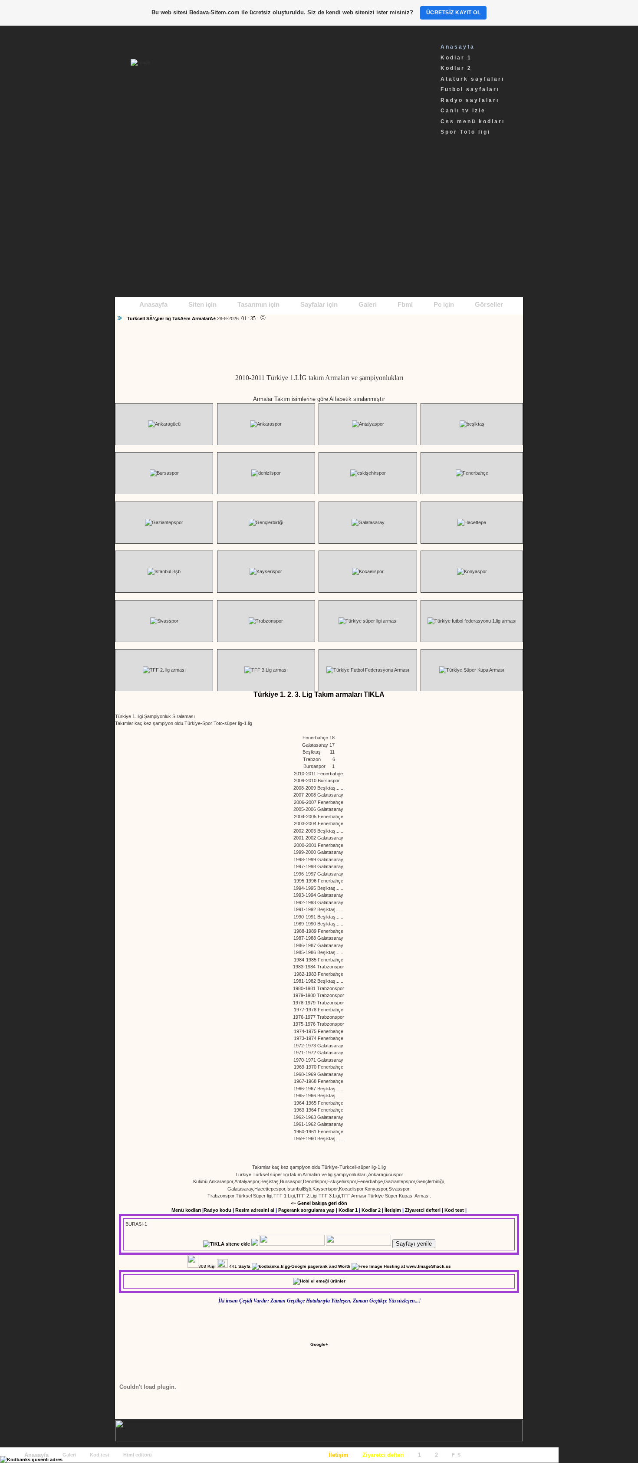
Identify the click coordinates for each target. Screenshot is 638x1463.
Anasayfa (458, 47)
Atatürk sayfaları (472, 79)
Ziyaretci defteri (423, 1210)
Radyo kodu (217, 1210)
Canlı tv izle (463, 111)
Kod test (454, 1210)
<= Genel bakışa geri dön (319, 1203)
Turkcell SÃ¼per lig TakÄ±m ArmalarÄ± (172, 318)
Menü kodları (186, 1210)
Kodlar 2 (456, 68)
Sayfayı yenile (414, 1243)
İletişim (393, 1210)
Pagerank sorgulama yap (306, 1210)
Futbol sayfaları (470, 89)
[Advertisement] (319, 223)
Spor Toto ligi (465, 132)
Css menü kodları (473, 121)
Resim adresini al (254, 1210)
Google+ (319, 1344)
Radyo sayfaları (470, 100)
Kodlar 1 (456, 58)
